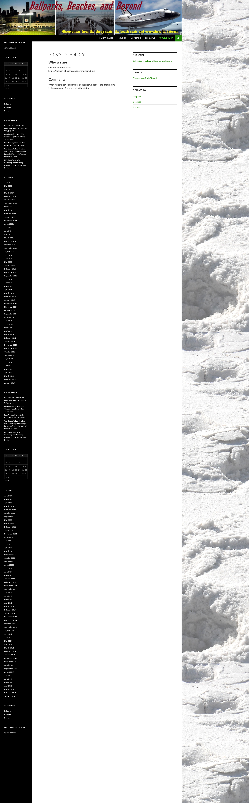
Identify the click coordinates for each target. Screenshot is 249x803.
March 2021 (9, 238)
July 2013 (8, 362)
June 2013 (8, 366)
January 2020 (9, 265)
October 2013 (9, 352)
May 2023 (8, 186)
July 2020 (8, 255)
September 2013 (10, 355)
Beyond (136, 107)
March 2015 (9, 293)
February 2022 (10, 214)
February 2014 (10, 338)
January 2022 (9, 217)
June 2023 (8, 182)
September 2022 (10, 203)
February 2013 (10, 379)
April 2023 (8, 189)
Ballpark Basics (106, 38)
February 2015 (10, 296)
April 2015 (8, 290)
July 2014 (8, 321)
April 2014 (8, 331)
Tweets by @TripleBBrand (145, 78)
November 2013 (10, 348)
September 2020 (10, 248)
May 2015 (8, 286)
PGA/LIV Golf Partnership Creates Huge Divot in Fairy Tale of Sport (14, 136)
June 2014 (8, 324)
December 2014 (10, 303)
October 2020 (9, 245)
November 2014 (10, 307)
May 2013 (8, 369)
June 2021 (8, 231)
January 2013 (9, 383)
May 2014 (8, 328)
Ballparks (137, 96)
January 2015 (9, 300)
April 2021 (8, 234)
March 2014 (9, 334)
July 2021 (8, 227)
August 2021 (9, 224)
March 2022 (9, 210)
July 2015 (8, 279)
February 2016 (10, 269)
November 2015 (10, 272)
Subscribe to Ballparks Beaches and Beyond (152, 61)
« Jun (7, 89)
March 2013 (9, 376)
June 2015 (8, 283)
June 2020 (8, 258)
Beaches (122, 38)
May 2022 (8, 207)
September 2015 (10, 276)
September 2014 (10, 314)
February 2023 (10, 196)
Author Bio (136, 38)
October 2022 (9, 200)
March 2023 (9, 193)
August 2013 (9, 359)
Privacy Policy (166, 38)
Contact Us (150, 38)
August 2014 (9, 317)
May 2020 (8, 262)
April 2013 (8, 372)
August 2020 (9, 252)
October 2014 (9, 310)
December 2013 (10, 345)
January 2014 (9, 341)
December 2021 (10, 220)
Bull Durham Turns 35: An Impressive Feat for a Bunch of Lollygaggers (16, 128)
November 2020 (10, 241)
